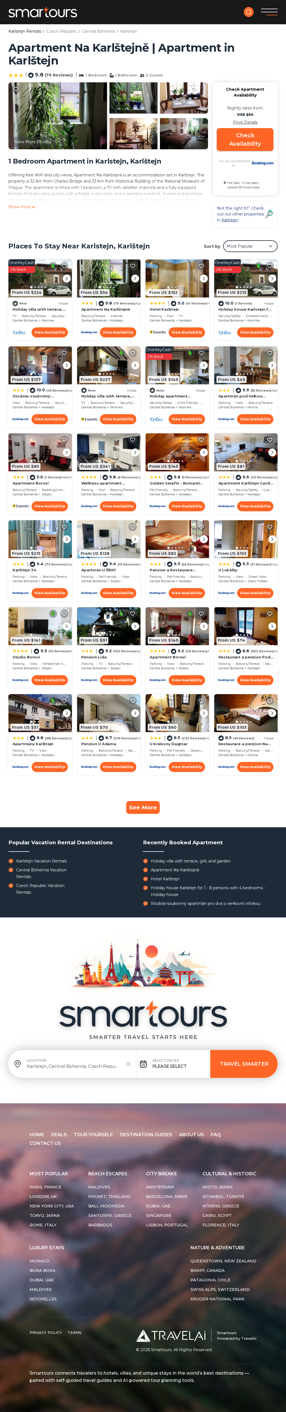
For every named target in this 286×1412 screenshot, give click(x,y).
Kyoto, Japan (217, 1187)
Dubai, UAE (158, 1206)
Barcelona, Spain (166, 1196)
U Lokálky (228, 570)
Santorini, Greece (110, 1215)
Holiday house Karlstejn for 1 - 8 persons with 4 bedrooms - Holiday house (208, 891)
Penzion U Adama (98, 744)
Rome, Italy (43, 1225)
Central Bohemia (98, 31)
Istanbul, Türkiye (223, 1196)
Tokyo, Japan (45, 1215)
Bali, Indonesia (106, 1206)
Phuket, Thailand (109, 1196)
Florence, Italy (220, 1225)
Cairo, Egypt (217, 1215)
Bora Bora (42, 1270)
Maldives (99, 1187)
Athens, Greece (220, 1206)
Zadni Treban (257, 581)
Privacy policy (46, 1332)
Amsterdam (160, 1187)
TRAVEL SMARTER (244, 1064)
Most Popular (49, 1173)
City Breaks (161, 1173)
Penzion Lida (94, 657)
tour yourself (93, 1134)
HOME (37, 1134)
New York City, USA (52, 1206)
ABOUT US (191, 1134)
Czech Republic (61, 31)
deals (59, 1134)
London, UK (43, 1196)
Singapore (158, 1215)
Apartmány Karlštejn (33, 744)
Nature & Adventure (217, 1247)
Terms (75, 1332)
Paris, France (45, 1187)
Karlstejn (128, 31)
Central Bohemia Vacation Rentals (41, 873)
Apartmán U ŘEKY (98, 570)
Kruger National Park (217, 1298)
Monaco (39, 1261)
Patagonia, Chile (210, 1279)
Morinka (48, 320)
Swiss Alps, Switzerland (220, 1289)
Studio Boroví (26, 657)
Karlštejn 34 (24, 570)
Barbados (100, 1225)
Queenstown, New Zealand (223, 1261)
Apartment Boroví (31, 483)
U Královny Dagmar (169, 744)
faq (216, 1134)
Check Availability (245, 139)
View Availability (49, 332)
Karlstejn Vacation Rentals (41, 861)
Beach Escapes (107, 1173)
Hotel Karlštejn (164, 309)
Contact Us (45, 1143)
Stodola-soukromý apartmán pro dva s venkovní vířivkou (205, 903)
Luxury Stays (47, 1247)
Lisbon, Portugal (167, 1225)
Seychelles (43, 1298)
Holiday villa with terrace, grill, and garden (191, 861)
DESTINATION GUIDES (146, 1134)
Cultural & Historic (229, 1173)
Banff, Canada (207, 1270)
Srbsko (47, 494)
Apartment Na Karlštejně (105, 309)
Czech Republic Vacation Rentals (40, 889)
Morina (252, 407)
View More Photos (33, 141)
